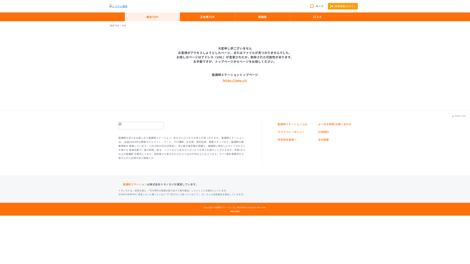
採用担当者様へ (287, 139)
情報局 (262, 17)
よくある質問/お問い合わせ (335, 124)
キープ (319, 6)
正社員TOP (207, 17)
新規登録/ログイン (345, 6)
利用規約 (323, 132)
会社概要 (323, 139)
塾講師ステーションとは (292, 124)
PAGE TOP (460, 116)
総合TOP (152, 17)
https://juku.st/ (235, 80)
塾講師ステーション (135, 184)
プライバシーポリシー (291, 132)
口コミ (317, 17)
